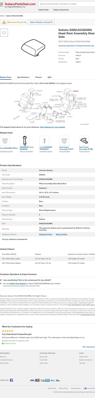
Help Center (44, 363)
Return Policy (61, 234)
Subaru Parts (43, 10)
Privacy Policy (75, 388)
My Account (43, 357)
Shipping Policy (45, 234)
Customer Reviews (6, 360)
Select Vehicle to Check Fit (41, 22)
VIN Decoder (4, 363)
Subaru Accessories (61, 10)
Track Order (44, 360)
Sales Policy (52, 388)
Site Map (82, 363)
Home (2, 16)
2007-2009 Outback (74, 305)
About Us (3, 357)
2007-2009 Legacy (88, 305)
